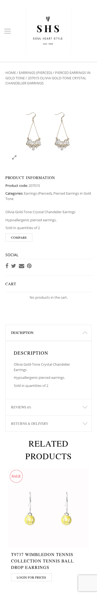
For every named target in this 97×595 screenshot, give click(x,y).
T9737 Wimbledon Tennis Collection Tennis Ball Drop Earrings (42, 560)
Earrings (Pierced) (35, 72)
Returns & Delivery (29, 423)
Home (10, 72)
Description (22, 332)
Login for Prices (31, 577)
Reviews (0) (21, 407)
